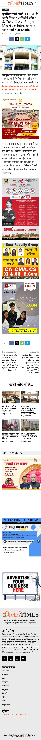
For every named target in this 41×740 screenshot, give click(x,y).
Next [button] (38, 541)
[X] (17, 39)
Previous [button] (5, 541)
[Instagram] (10, 658)
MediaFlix (26, 737)
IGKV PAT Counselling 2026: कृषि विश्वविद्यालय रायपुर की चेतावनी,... (28, 409)
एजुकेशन (5, 9)
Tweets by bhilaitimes (14, 714)
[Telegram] (27, 39)
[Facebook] (11, 39)
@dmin (6, 34)
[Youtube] (23, 658)
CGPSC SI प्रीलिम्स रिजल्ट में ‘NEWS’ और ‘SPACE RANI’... (29, 436)
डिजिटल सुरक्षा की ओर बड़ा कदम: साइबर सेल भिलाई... (10, 436)
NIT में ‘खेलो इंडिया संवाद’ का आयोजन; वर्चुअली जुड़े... (9, 408)
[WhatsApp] (22, 39)
